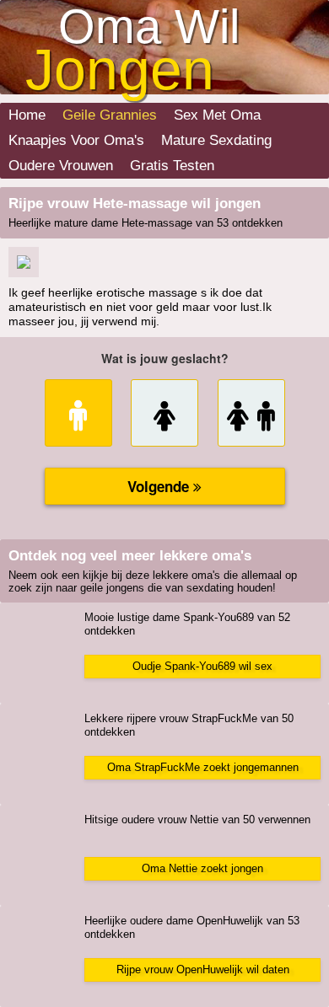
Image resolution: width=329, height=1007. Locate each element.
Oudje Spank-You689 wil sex (202, 666)
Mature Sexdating (216, 140)
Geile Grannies (109, 115)
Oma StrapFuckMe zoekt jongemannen (203, 767)
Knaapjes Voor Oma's (76, 140)
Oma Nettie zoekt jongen (202, 868)
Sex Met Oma (217, 115)
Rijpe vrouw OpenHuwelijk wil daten (202, 969)
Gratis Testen (172, 166)
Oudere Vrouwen (60, 166)
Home (27, 115)
